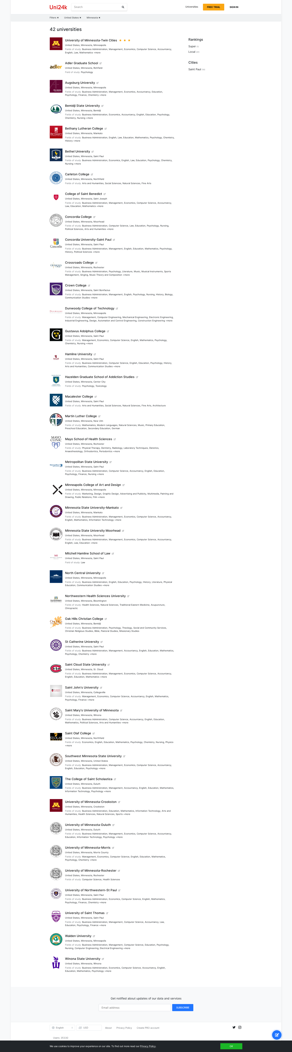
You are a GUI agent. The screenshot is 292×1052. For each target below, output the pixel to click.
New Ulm (98, 421)
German (116, 428)
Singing (84, 274)
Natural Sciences (131, 183)
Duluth (96, 783)
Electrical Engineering (111, 948)
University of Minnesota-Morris (88, 847)
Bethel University (77, 151)
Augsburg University (80, 82)
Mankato (98, 133)
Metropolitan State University (86, 462)
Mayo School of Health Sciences (88, 439)
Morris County (100, 852)
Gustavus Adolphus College (85, 331)
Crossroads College (79, 262)
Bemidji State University (82, 105)
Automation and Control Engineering (117, 320)
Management (116, 49)
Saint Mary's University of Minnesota (92, 710)
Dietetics (154, 448)
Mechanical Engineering (135, 317)
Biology (169, 294)
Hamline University (78, 354)
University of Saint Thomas (85, 913)
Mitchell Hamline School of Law (87, 553)
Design (93, 320)
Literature (127, 271)
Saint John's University (82, 687)
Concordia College (78, 217)
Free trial (213, 7)
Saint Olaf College (78, 733)
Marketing (87, 493)
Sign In (234, 7)
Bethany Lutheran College (84, 128)
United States (72, 45)
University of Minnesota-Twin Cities (91, 40)
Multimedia (153, 493)
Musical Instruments (152, 271)
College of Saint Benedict (83, 194)
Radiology (117, 448)
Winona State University (82, 958)
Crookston (98, 806)
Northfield (98, 179)
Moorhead (98, 221)
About (108, 1027)
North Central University (83, 573)
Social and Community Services (149, 627)
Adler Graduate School (81, 63)
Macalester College (79, 396)
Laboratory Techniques (136, 448)
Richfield (97, 68)
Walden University (78, 936)
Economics (129, 49)
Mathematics (86, 52)
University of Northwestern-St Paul (91, 890)
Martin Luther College (81, 416)
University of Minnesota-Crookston (91, 802)
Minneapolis (99, 45)
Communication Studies (77, 297)
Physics (169, 742)
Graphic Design (111, 493)
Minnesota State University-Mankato (92, 507)
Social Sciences (113, 183)
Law (76, 52)
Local (191, 51)
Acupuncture (158, 604)
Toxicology (101, 386)
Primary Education (154, 425)
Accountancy (164, 49)
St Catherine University (82, 641)
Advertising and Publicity (133, 493)
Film (95, 497)
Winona (97, 715)
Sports (119, 814)
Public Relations (83, 497)
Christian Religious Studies (79, 631)
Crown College (76, 285)
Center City (99, 381)
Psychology (87, 72)
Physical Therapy (91, 448)
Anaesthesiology (74, 451)
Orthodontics (91, 451)
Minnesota (86, 45)
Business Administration (94, 49)
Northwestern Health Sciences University (95, 596)
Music (137, 271)
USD (85, 1027)
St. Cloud (98, 669)
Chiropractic (71, 608)
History (69, 140)
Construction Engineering (151, 320)
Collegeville (99, 692)
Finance (82, 95)
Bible (97, 631)
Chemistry (93, 95)
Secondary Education (99, 428)
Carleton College (77, 174)
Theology (127, 627)
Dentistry (106, 448)
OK (231, 1046)
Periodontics (105, 451)
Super (192, 46)
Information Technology (101, 519)
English (69, 52)
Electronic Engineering (161, 317)
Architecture (159, 405)
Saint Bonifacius (101, 290)
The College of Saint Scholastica (88, 779)
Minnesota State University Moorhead (92, 530)
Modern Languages (107, 425)
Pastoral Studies (109, 631)
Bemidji (97, 110)
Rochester (98, 267)
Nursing (81, 118)
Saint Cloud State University (85, 664)
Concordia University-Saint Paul (88, 239)
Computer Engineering (109, 317)
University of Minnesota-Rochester (90, 870)
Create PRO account (148, 1027)
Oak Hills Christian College (84, 618)
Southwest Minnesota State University (93, 756)
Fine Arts (146, 183)
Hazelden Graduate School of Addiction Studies (100, 377)
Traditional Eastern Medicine (135, 604)
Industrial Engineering (76, 320)
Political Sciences (74, 229)
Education (157, 91)
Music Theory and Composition (105, 274)
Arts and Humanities (93, 183)
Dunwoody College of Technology (89, 308)
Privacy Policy (124, 1027)
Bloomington (100, 600)
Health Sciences (90, 604)
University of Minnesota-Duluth (88, 825)
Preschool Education (76, 428)
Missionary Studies (129, 631)
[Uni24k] (58, 7)
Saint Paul (98, 156)
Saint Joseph (100, 198)
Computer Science (146, 49)
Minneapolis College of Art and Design (93, 485)
